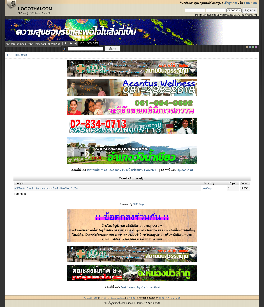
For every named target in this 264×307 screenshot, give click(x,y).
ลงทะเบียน (250, 3)
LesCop (207, 188)
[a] (75, 43)
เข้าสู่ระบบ (230, 3)
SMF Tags (138, 204)
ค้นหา (31, 43)
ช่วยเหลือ (21, 43)
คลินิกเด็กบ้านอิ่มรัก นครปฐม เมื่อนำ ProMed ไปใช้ (46, 188)
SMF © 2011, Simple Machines (112, 298)
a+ (66, 43)
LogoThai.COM (17, 55)
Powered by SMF (91, 298)
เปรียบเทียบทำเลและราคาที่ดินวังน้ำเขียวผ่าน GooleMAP (123, 170)
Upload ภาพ (185, 170)
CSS (178, 297)
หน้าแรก (10, 43)
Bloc (161, 297)
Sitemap (130, 297)
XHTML (170, 297)
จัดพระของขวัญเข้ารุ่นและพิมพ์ (140, 287)
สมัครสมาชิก (54, 43)
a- (71, 43)
